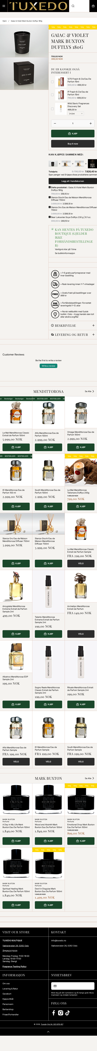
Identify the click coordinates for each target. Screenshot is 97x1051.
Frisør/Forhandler (11, 1014)
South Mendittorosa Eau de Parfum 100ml (47, 491)
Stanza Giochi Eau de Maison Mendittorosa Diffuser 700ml (45, 541)
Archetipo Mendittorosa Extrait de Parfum (78, 607)
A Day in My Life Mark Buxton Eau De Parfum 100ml (16, 825)
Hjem (5, 21)
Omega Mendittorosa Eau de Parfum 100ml (80, 433)
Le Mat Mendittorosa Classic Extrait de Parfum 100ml (16, 434)
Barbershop (8, 1009)
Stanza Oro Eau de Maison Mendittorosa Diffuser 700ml (16, 539)
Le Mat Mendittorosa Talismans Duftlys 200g (78, 491)
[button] (93, 6)
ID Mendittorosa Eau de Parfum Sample (46, 748)
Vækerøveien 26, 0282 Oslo (16, 945)
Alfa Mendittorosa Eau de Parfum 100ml (47, 434)
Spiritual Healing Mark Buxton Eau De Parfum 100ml (16, 890)
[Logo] (38, 6)
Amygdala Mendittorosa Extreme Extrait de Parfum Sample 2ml (15, 609)
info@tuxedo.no (58, 940)
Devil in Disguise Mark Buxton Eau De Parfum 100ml (48, 890)
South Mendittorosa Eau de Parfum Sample (80, 748)
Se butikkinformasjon (65, 253)
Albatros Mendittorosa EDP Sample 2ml (15, 678)
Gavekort (7, 993)
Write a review (48, 366)
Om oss (6, 983)
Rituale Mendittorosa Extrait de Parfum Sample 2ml (80, 688)
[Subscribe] (90, 986)
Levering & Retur (10, 988)
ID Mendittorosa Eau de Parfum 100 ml (14, 491)
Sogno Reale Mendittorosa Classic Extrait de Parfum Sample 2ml (47, 690)
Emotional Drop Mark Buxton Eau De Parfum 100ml (80, 825)
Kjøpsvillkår (8, 999)
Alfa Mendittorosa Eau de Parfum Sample (14, 748)
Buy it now (73, 143)
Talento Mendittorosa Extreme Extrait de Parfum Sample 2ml (47, 620)
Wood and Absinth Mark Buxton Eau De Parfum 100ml (48, 825)
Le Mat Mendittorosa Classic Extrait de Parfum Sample (80, 550)
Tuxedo (44, 1024)
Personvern (8, 1004)
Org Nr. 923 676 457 (55, 1024)
